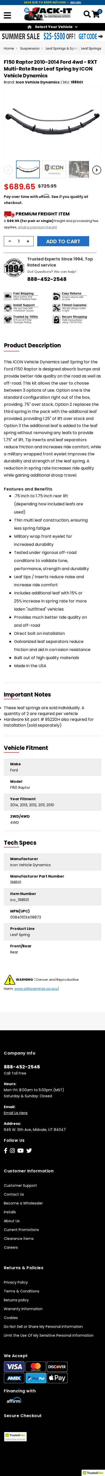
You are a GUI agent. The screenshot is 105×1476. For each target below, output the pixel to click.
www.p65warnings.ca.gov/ (37, 988)
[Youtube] (20, 1151)
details (75, 2)
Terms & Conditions (21, 1291)
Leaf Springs (91, 48)
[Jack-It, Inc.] (48, 13)
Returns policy (16, 1300)
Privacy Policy (16, 1282)
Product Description (32, 345)
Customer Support (20, 1185)
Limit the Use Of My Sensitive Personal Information (49, 1335)
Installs (10, 1212)
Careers (11, 1247)
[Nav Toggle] (7, 16)
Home (9, 48)
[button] (29, 169)
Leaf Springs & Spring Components (74, 48)
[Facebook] (5, 1151)
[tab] (36, 345)
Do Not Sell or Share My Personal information (43, 1326)
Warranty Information (23, 1308)
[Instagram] (12, 1151)
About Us (12, 1220)
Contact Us (14, 1194)
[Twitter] (29, 1151)
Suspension (30, 48)
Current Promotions (21, 1229)
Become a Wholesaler (23, 1203)
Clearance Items (19, 1238)
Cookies (11, 1317)
